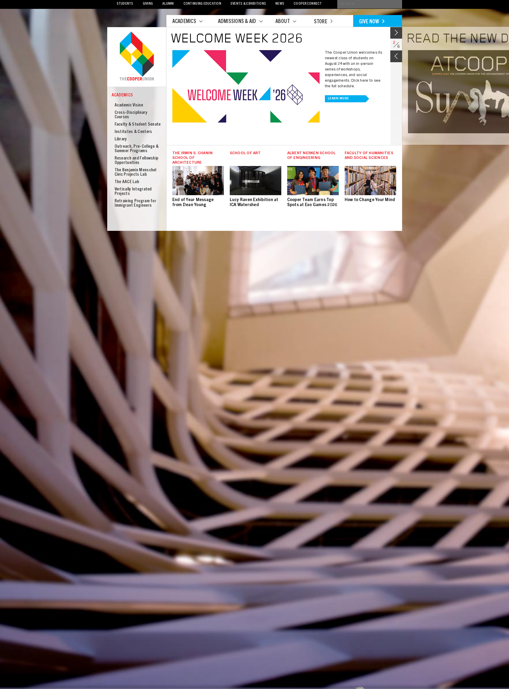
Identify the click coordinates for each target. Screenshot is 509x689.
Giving (148, 4)
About (282, 21)
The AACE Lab (127, 182)
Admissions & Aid (237, 21)
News (279, 4)
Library (121, 139)
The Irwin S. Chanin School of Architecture (192, 158)
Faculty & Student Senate (138, 124)
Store (320, 22)
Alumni (168, 4)
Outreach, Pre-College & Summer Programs (137, 148)
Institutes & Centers (133, 132)
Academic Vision (129, 105)
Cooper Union (136, 56)
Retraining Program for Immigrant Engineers (135, 203)
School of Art (245, 153)
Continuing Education (202, 4)
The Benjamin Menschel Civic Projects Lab (135, 172)
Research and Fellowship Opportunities (136, 160)
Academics (184, 21)
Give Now (369, 22)
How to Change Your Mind (370, 200)
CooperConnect (308, 4)
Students (125, 4)
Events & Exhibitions (248, 4)
